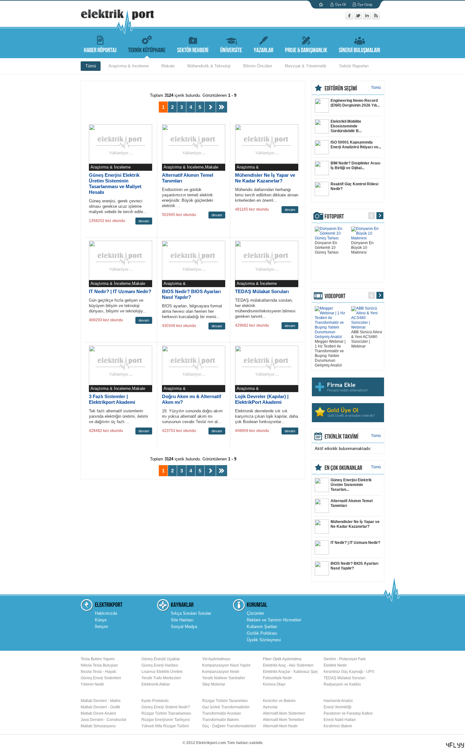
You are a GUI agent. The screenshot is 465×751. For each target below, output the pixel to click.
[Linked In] (367, 17)
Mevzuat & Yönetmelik (305, 66)
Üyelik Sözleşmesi (264, 640)
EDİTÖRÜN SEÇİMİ (341, 88)
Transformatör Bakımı (220, 720)
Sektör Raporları (354, 66)
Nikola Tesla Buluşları (99, 665)
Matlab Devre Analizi (98, 713)
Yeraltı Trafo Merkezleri (161, 678)
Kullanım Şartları (262, 627)
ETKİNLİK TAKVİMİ (341, 436)
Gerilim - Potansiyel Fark (345, 659)
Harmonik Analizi (338, 701)
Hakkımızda (106, 613)
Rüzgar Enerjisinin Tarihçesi (165, 720)
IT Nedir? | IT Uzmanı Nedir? (120, 291)
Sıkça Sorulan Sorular (191, 613)
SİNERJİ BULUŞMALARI (359, 50)
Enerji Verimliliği (337, 707)
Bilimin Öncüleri (257, 66)
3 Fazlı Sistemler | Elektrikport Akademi (112, 399)
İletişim (101, 627)
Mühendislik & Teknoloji (209, 66)
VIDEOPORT (335, 296)
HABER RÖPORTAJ (100, 50)
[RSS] (376, 17)
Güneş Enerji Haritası (159, 665)
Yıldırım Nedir (92, 684)
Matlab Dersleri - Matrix (101, 701)
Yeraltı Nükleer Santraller (223, 678)
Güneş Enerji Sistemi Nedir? (165, 707)
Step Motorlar (213, 684)
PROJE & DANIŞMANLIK (306, 50)
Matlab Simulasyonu (98, 726)
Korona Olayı (274, 684)
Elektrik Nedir (335, 665)
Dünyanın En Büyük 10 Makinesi (362, 248)
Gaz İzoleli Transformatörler (226, 707)
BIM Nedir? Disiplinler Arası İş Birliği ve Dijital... (355, 165)
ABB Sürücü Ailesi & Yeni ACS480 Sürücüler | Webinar (366, 339)
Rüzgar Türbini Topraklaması (166, 713)
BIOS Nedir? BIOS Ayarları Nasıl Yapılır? (354, 565)
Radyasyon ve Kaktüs (342, 684)
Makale (168, 66)
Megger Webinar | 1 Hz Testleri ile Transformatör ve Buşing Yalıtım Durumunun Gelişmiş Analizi (330, 353)
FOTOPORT (334, 216)
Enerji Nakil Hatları (340, 720)
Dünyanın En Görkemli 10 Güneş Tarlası (326, 248)
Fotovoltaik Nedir (277, 678)
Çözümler (255, 613)
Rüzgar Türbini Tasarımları (225, 701)
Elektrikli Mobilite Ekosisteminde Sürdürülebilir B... (346, 126)
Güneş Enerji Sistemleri (101, 678)
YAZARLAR (263, 50)
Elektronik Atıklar (155, 684)
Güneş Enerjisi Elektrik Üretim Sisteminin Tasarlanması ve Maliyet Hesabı (115, 183)
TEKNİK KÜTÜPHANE (146, 50)
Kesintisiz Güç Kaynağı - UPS (349, 672)
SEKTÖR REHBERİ (192, 50)
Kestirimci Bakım (338, 726)
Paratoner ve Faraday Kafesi (348, 713)
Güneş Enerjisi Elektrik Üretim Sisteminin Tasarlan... (351, 485)
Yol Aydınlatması (216, 659)
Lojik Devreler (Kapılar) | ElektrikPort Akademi (261, 399)
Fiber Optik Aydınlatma (282, 659)
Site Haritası (182, 620)
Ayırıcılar (270, 707)
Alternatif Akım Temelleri (283, 720)
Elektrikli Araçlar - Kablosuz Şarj (290, 672)
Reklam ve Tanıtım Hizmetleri (274, 620)
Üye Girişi (364, 4)
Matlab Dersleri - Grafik (100, 707)
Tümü (90, 66)
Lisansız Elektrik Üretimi (162, 672)
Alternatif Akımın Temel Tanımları (352, 503)
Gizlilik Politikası (262, 633)
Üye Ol (340, 4)
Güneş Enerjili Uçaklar (160, 659)
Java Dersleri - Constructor (104, 720)
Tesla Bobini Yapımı (98, 659)
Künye (101, 620)
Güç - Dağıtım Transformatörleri (229, 726)
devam (144, 221)
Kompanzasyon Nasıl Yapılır (226, 665)
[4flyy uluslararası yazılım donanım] (455, 745)
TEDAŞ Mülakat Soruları (262, 291)
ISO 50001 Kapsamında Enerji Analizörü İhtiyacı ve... (356, 144)
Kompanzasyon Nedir (220, 672)
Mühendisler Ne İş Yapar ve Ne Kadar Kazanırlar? (265, 177)
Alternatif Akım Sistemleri (284, 713)
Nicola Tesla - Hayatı (98, 672)
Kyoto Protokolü (155, 701)
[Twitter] (358, 17)
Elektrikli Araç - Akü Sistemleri (288, 665)
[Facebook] (349, 17)
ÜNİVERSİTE (231, 50)
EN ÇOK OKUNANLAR (343, 468)
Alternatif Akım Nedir (280, 726)
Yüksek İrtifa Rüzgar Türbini (165, 726)
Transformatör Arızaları (221, 713)
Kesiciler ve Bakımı (279, 701)
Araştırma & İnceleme (128, 66)
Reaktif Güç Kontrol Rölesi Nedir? (354, 186)
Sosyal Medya (184, 627)
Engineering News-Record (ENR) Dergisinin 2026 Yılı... (355, 103)
